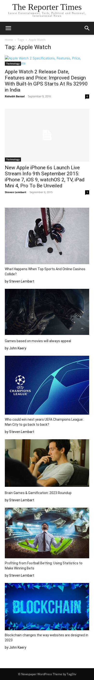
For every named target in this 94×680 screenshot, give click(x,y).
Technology (13, 63)
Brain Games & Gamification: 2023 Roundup (38, 493)
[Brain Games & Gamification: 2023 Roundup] (47, 463)
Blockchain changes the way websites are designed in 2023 (46, 637)
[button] (8, 28)
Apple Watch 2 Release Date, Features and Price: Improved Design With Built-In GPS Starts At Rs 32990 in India (46, 81)
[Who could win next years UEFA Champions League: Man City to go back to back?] (47, 386)
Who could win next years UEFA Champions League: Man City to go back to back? (44, 422)
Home (9, 40)
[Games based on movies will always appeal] (47, 312)
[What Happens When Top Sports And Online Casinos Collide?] (47, 236)
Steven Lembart (15, 192)
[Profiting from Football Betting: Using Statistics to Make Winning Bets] (47, 534)
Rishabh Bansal (15, 96)
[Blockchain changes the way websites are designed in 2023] (47, 607)
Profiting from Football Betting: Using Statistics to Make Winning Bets (43, 565)
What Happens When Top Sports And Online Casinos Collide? (45, 271)
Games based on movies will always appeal (38, 341)
